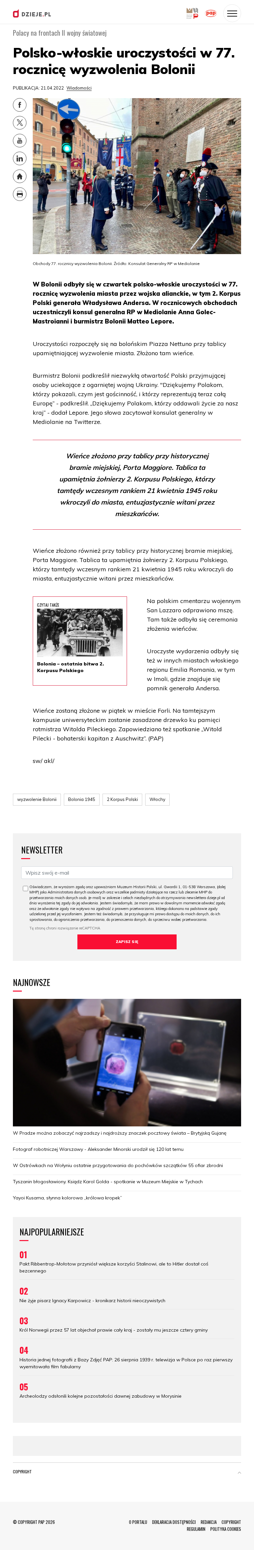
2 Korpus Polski (122, 799)
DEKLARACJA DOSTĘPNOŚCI (174, 1522)
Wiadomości (79, 88)
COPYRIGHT (231, 1522)
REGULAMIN (196, 1529)
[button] (239, 1473)
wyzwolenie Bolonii (37, 799)
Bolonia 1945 (81, 799)
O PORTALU (138, 1522)
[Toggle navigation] (232, 13)
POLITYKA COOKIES (225, 1529)
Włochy (157, 799)
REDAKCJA (209, 1522)
